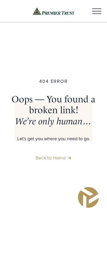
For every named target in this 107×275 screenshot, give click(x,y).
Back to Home (51, 157)
